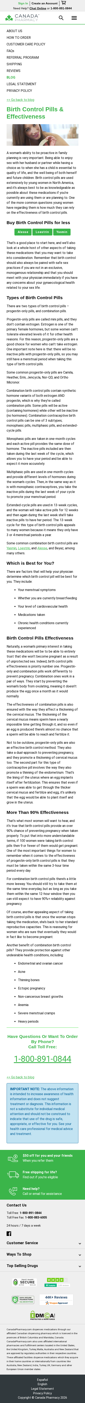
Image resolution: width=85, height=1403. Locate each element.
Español (42, 1380)
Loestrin (42, 232)
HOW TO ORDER (19, 38)
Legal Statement (42, 1389)
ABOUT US (14, 31)
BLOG (11, 77)
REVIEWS (13, 71)
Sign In (23, 3)
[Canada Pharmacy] (22, 17)
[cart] (64, 3)
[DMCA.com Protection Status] (42, 1315)
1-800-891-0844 (42, 1059)
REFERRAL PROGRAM (23, 57)
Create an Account (45, 3)
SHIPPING (14, 64)
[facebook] (9, 1232)
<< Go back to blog (20, 100)
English (42, 1384)
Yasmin (62, 232)
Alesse (23, 232)
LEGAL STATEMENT (22, 84)
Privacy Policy (42, 1393)
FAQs (10, 51)
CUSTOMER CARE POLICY (26, 44)
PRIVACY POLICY (19, 91)
